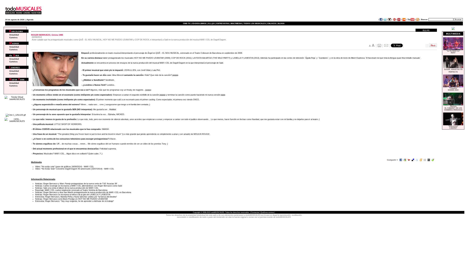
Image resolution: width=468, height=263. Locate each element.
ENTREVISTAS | (223, 23)
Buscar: (424, 19)
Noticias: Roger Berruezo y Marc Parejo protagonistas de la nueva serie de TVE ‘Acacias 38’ (76, 183)
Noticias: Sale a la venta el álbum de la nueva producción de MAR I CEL (67, 188)
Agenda (30, 20)
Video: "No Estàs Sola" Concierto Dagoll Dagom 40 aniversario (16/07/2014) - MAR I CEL (74, 169)
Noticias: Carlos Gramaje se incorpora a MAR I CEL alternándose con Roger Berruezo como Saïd (78, 186)
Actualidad (14, 35)
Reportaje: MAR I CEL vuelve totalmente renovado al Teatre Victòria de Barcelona (71, 190)
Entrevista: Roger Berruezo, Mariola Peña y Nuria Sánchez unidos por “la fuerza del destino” (76, 197)
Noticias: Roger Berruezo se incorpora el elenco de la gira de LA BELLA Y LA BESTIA (72, 194)
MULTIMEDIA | (237, 23)
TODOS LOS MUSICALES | (255, 23)
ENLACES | (272, 23)
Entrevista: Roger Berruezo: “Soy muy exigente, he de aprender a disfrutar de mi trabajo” (74, 201)
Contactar (255, 212)
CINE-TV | (187, 23)
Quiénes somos (267, 212)
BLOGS (281, 23)
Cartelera (13, 38)
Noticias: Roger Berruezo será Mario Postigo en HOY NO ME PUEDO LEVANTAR (71, 199)
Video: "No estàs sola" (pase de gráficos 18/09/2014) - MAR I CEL (64, 166)
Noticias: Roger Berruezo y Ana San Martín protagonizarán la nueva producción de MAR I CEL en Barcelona (83, 192)
